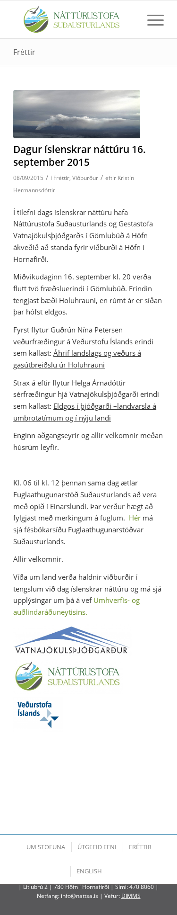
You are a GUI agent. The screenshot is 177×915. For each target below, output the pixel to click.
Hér (135, 517)
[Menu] (151, 19)
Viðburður (85, 178)
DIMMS (131, 896)
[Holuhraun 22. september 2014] (76, 114)
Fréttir (24, 52)
